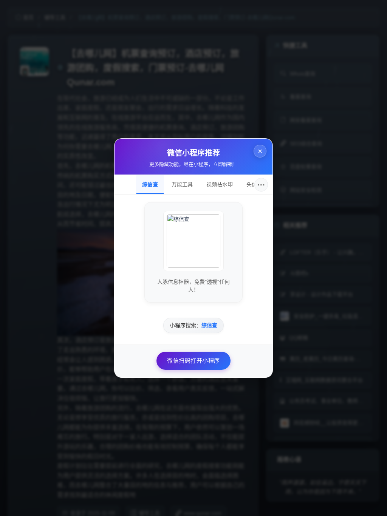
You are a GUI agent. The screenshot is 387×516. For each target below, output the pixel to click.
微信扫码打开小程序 (193, 360)
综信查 (150, 184)
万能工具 (182, 184)
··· (261, 185)
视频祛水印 (219, 184)
